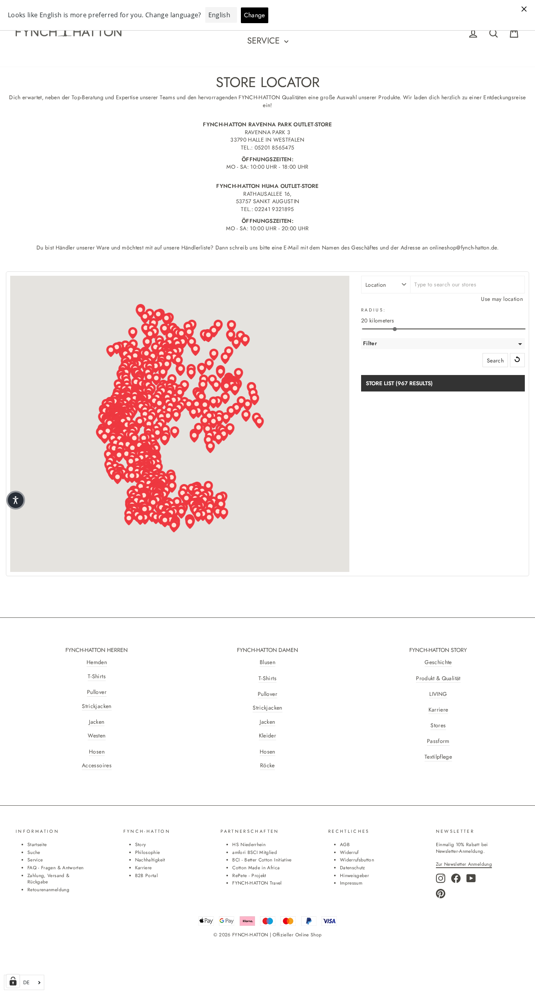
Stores (438, 725)
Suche (33, 852)
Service (264, 40)
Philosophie (147, 852)
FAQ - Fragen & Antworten (55, 867)
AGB (345, 844)
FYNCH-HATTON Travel (257, 882)
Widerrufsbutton (357, 859)
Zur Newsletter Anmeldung (464, 864)
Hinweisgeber (354, 875)
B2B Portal (146, 875)
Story (140, 844)
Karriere (438, 710)
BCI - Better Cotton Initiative (262, 859)
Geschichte (438, 662)
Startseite (37, 844)
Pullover (97, 692)
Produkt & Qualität (438, 678)
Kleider (267, 735)
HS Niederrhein (249, 844)
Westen (96, 735)
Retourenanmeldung (48, 889)
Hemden (97, 662)
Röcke (267, 765)
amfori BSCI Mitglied (254, 852)
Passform (438, 741)
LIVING (438, 694)
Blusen (267, 662)
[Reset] (517, 360)
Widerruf (349, 852)
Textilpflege (438, 757)
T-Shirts (97, 676)
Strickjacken (96, 706)
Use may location (502, 299)
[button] (165, 521)
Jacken (96, 722)
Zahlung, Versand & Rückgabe (48, 878)
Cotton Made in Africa (256, 867)
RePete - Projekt (249, 875)
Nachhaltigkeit (150, 859)
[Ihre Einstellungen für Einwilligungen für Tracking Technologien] (13, 981)
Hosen (97, 752)
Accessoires (97, 765)
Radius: (373, 310)
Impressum (351, 882)
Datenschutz (352, 867)
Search (495, 360)
